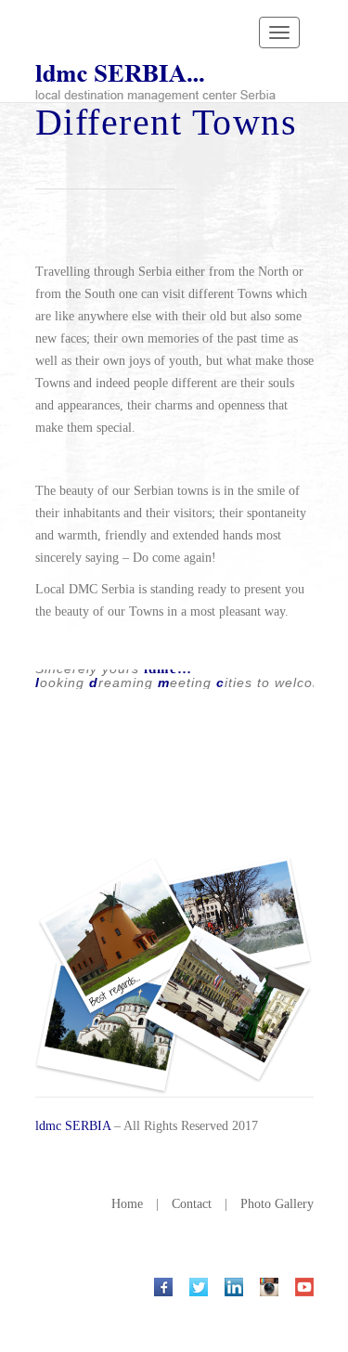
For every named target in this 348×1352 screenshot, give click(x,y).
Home (127, 1204)
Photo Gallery (277, 1204)
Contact (192, 1204)
